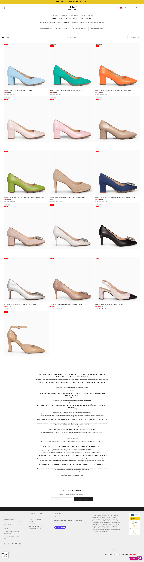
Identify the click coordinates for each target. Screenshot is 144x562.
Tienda (58, 509)
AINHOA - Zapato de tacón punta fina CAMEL (17, 358)
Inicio (53, 509)
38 (100, 308)
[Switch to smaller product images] (5, 37)
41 (59, 201)
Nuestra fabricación (9, 519)
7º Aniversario (7, 533)
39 (56, 255)
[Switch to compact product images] (8, 37)
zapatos (61, 24)
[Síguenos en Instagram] (8, 544)
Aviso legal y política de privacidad (131, 549)
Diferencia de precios (35, 528)
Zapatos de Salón (46, 29)
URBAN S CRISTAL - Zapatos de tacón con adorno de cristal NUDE (24, 251)
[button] (136, 558)
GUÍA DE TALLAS (33, 517)
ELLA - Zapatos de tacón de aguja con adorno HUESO (66, 251)
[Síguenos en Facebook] (4, 544)
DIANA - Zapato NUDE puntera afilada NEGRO (109, 304)
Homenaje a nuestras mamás (11, 531)
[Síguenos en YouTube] (16, 544)
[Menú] (7, 552)
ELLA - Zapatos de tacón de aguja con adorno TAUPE (66, 304)
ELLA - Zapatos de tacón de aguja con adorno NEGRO (111, 251)
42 (14, 94)
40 (57, 201)
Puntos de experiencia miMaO (12, 522)
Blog (5, 538)
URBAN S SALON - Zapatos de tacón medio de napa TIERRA (112, 144)
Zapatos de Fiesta (62, 29)
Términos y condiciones (114, 549)
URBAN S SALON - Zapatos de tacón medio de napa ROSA (66, 144)
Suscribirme (83, 499)
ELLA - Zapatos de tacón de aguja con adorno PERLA (20, 304)
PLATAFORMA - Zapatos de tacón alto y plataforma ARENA (67, 197)
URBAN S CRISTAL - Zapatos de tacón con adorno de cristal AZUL (115, 197)
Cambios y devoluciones (35, 526)
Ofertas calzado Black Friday (11, 536)
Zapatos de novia (97, 29)
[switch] (5, 556)
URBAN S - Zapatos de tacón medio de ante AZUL (18, 90)
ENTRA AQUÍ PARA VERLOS (80, 1)
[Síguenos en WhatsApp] (20, 544)
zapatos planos (70, 379)
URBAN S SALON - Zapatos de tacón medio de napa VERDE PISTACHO (24, 197)
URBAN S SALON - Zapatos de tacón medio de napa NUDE (20, 144)
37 (7, 201)
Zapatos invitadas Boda (79, 29)
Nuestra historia (8, 517)
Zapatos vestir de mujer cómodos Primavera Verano (77, 509)
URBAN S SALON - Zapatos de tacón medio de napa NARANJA (113, 90)
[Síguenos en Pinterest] (12, 544)
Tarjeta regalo (7, 524)
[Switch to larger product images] (3, 37)
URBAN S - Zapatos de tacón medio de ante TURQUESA (66, 90)
